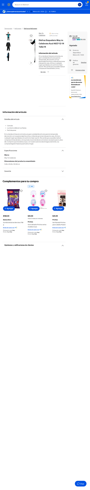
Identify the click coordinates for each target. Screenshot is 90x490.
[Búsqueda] (79, 4)
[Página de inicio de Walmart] (9, 4)
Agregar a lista (80, 70)
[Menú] (3, 4)
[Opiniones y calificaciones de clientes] (62, 244)
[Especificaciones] (62, 150)
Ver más (43, 72)
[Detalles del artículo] (62, 119)
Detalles (83, 62)
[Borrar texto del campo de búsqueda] (77, 4)
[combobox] (47, 4)
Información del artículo (15, 112)
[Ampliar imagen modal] (31, 40)
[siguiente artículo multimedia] (31, 63)
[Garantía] (62, 171)
